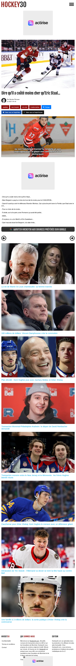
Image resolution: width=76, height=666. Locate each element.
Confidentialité (6, 641)
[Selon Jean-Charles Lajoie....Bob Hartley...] (3, 238)
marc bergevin (15, 107)
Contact (4, 647)
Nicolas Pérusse (14, 99)
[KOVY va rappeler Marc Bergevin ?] (72, 238)
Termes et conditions (8, 644)
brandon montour (35, 107)
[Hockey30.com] (13, 4)
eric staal (24, 107)
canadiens (5, 107)
